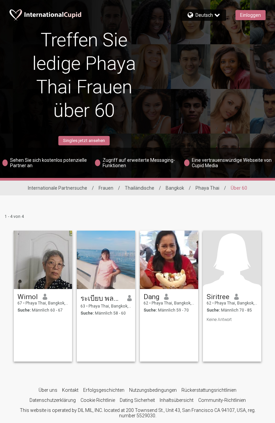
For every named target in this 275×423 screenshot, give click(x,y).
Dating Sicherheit (137, 400)
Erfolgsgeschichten (103, 390)
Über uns (48, 390)
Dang (151, 297)
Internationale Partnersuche (57, 188)
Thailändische (139, 188)
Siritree (218, 297)
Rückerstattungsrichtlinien (208, 390)
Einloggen (250, 15)
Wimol (27, 297)
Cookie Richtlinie (97, 400)
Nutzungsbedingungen (153, 390)
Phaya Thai (207, 188)
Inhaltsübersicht (177, 400)
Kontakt (70, 390)
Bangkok (175, 188)
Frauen (106, 188)
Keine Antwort (219, 319)
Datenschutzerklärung (53, 400)
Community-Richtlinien (222, 400)
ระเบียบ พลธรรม (101, 298)
